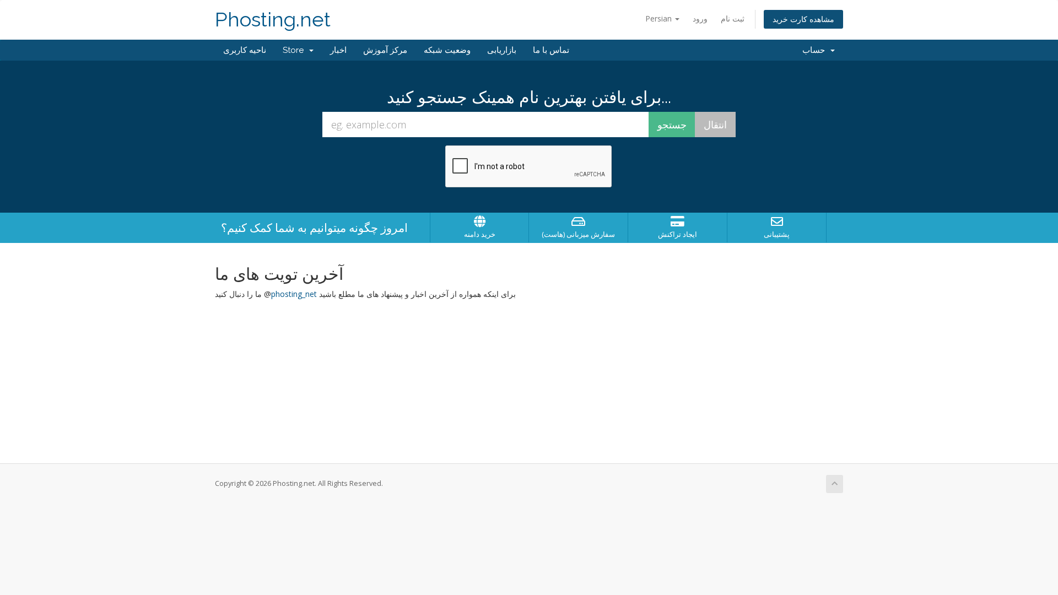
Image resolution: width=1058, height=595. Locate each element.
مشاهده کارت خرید (803, 19)
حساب (815, 50)
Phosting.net (273, 19)
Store (295, 50)
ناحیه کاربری (244, 50)
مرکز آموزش (385, 50)
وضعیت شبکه (447, 50)
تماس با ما (551, 50)
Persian (659, 18)
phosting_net (294, 294)
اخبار (338, 50)
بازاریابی (501, 50)
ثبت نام (732, 18)
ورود (700, 18)
